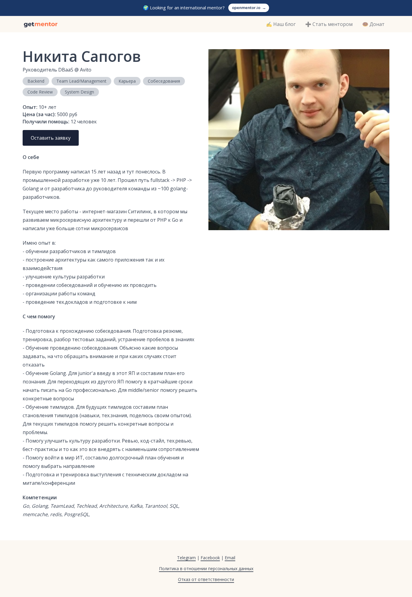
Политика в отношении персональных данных (206, 568)
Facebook (210, 557)
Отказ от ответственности (206, 579)
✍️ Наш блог (281, 24)
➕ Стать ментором (329, 24)
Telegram (186, 557)
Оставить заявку (51, 138)
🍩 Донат (373, 24)
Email (230, 557)
